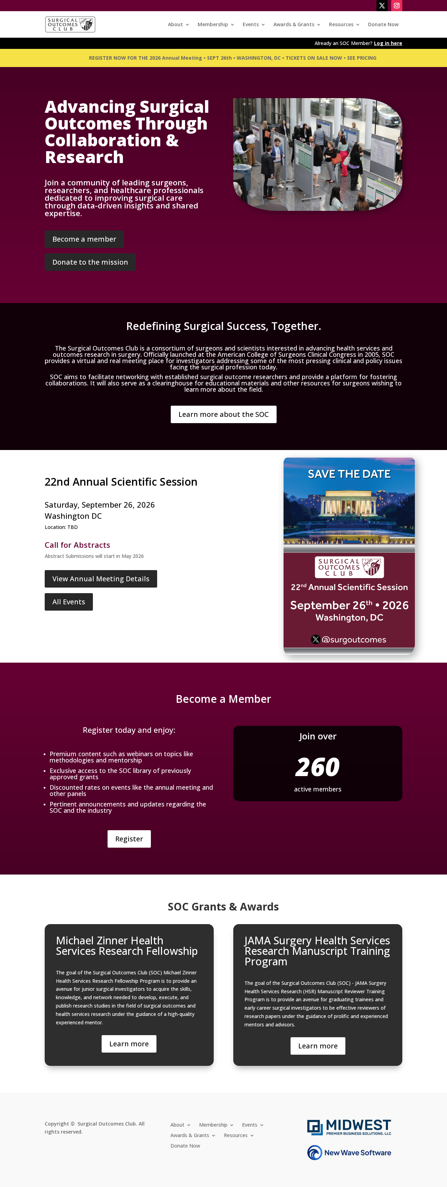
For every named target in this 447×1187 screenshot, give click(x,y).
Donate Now (383, 24)
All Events (68, 601)
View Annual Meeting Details (100, 578)
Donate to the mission (90, 262)
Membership (213, 24)
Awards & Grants (293, 24)
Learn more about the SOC (223, 414)
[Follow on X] (382, 5)
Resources (341, 24)
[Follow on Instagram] (396, 5)
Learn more (129, 1043)
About (175, 24)
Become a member (84, 239)
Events (251, 24)
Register (129, 838)
